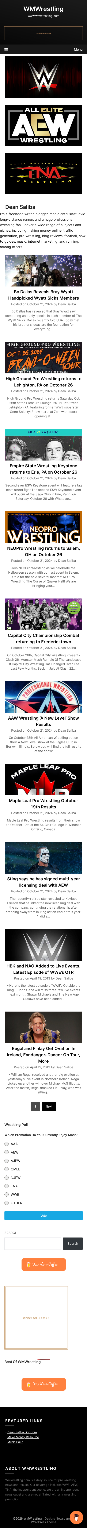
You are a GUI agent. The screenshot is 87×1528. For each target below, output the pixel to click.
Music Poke (15, 1442)
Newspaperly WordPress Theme (52, 1520)
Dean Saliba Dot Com (22, 1432)
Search (10, 1233)
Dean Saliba (67, 304)
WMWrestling (43, 8)
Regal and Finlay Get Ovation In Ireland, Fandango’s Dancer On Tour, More (43, 1055)
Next (49, 1106)
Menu (78, 49)
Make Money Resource (23, 1437)
